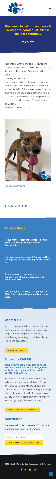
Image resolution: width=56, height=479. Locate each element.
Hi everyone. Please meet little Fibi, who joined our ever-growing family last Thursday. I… (26, 242)
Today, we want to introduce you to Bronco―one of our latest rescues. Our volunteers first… (25, 277)
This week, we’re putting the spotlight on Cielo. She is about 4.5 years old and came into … (26, 294)
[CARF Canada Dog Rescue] (16, 7)
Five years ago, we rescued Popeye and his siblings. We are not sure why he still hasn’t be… (27, 260)
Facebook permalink (15, 186)
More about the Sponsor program (22, 410)
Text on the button (16, 350)
